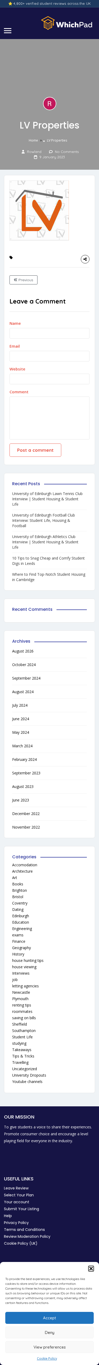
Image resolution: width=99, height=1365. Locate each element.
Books (17, 883)
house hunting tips (28, 960)
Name (15, 323)
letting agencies (25, 985)
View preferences (50, 1347)
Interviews (21, 973)
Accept (49, 1317)
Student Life (22, 1036)
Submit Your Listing (21, 1209)
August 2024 (23, 691)
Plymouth (20, 998)
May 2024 (20, 732)
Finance (18, 941)
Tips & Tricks (23, 1056)
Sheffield (19, 1024)
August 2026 (23, 651)
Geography (21, 947)
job (15, 979)
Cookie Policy (47, 1358)
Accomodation (24, 864)
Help (8, 1215)
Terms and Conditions (24, 1229)
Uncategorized (24, 1068)
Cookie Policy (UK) (20, 1243)
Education (20, 922)
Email (15, 346)
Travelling (20, 1062)
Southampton (24, 1030)
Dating (17, 909)
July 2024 (19, 705)
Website (17, 369)
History (18, 954)
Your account (16, 1202)
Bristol (17, 896)
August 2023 (23, 786)
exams (17, 934)
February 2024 (24, 759)
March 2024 (22, 745)
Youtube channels (27, 1081)
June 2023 (20, 800)
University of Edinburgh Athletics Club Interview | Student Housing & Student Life (45, 542)
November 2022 (26, 827)
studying (19, 1043)
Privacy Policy (16, 1222)
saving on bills (24, 1017)
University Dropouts (29, 1075)
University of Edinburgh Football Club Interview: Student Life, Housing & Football (43, 520)
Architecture (22, 871)
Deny (49, 1332)
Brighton (19, 890)
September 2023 (26, 772)
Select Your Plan (19, 1195)
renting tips (21, 1005)
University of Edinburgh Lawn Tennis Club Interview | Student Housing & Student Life (47, 499)
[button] (91, 1268)
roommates (22, 1011)
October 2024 (24, 664)
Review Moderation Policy (27, 1236)
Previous (25, 280)
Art (14, 877)
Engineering (22, 928)
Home (33, 140)
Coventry (19, 903)
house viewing (24, 966)
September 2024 (26, 678)
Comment (19, 391)
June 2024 (20, 718)
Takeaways (21, 1049)
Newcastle (21, 992)
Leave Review (16, 1188)
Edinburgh (20, 915)
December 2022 (26, 813)
